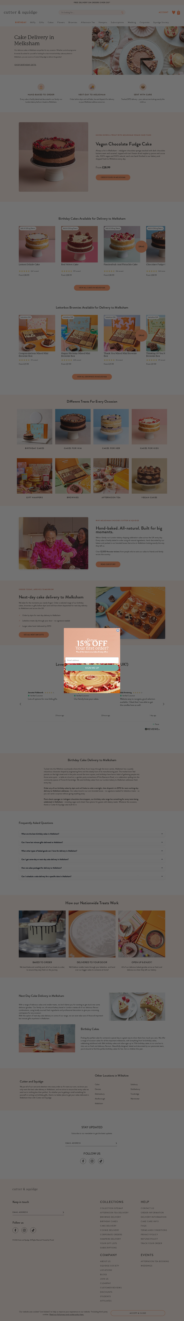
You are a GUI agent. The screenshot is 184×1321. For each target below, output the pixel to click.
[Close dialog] (118, 630)
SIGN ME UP (92, 667)
